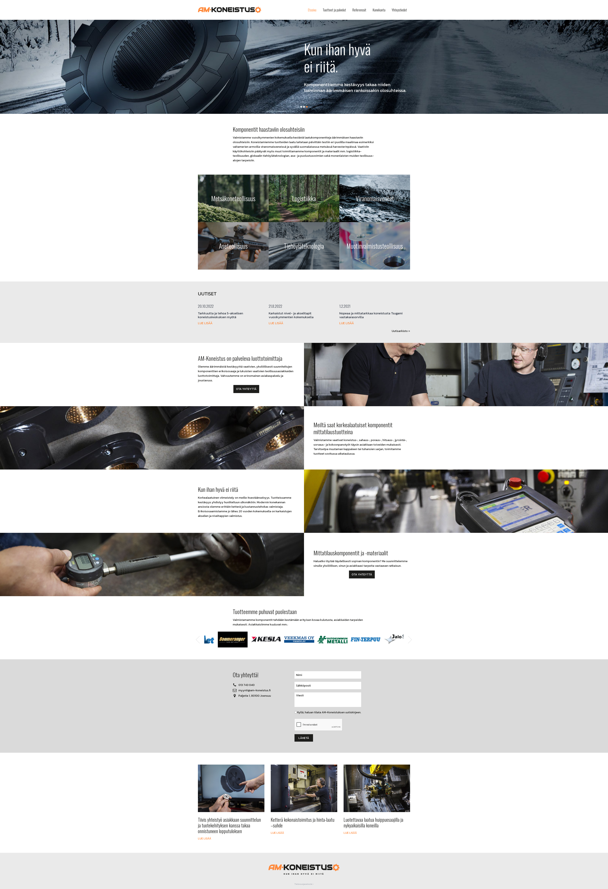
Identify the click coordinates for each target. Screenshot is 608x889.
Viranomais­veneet (375, 198)
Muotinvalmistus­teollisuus (375, 246)
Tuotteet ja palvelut (334, 9)
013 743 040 (246, 685)
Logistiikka (304, 198)
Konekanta (379, 9)
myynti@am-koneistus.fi (254, 690)
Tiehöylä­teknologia (304, 246)
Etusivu (312, 9)
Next (410, 639)
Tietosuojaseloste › (304, 884)
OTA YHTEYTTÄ (246, 389)
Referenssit (359, 9)
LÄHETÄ (303, 738)
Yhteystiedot (399, 9)
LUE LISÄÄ (205, 323)
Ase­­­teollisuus (233, 246)
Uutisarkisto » (401, 331)
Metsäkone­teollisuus (233, 198)
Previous (198, 639)
